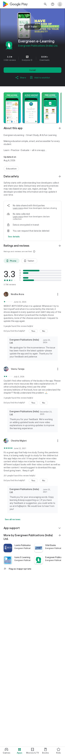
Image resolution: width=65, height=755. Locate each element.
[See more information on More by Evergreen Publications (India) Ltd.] (59, 535)
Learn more (18, 208)
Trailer (32, 26)
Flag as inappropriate (17, 568)
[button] (31, 60)
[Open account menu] (59, 4)
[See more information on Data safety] (59, 176)
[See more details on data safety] (14, 236)
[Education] (11, 168)
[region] (32, 58)
